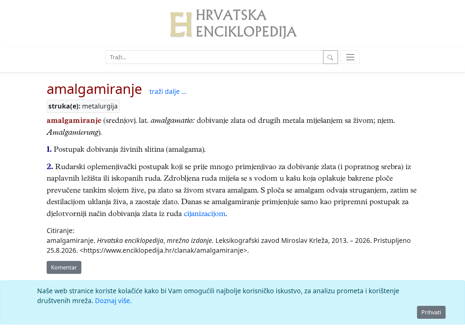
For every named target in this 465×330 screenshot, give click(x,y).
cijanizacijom (205, 215)
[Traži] (330, 57)
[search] (350, 57)
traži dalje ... (168, 91)
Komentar (64, 267)
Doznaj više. (113, 300)
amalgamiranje (94, 88)
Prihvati (431, 312)
